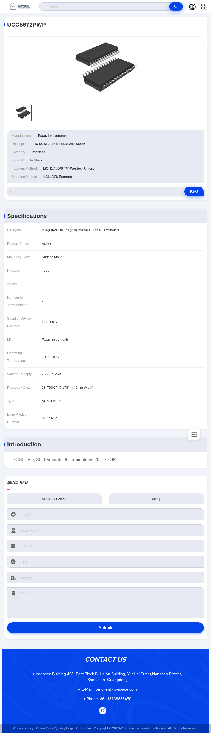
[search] (176, 6)
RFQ (194, 191)
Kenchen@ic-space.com (109, 689)
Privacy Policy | (24, 728)
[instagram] (103, 710)
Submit (105, 627)
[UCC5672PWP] (105, 68)
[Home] (19, 6)
